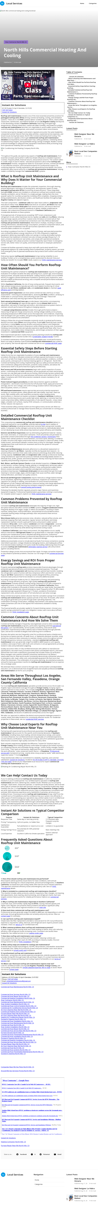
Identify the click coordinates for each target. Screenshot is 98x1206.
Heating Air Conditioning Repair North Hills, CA (18, 1017)
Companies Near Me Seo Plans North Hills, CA (17, 1067)
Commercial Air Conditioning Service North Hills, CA (19, 1008)
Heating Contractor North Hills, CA (13, 1142)
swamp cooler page (36, 933)
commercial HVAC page (53, 343)
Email (59, 1154)
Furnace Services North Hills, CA (12, 1033)
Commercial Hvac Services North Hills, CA (15, 994)
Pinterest (46, 1154)
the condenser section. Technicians (43, 437)
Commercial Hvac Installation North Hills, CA (17, 1021)
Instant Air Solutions (9, 112)
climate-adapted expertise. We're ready (36, 967)
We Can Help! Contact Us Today (79, 113)
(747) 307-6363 (7, 110)
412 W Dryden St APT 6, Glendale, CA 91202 (48, 760)
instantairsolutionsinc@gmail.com (18, 981)
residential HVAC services (35, 719)
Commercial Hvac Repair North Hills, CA (15, 996)
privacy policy (18, 950)
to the (43, 424)
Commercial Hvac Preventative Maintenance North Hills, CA (22, 1034)
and (24, 950)
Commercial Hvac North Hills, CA (12, 1025)
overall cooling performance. (31, 487)
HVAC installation (25, 942)
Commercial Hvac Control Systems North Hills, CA (18, 1006)
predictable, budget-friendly (43, 337)
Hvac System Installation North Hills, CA (15, 1004)
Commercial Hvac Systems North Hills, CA (15, 1050)
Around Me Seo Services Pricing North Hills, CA (18, 1071)
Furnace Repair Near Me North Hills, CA (15, 1013)
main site (42, 907)
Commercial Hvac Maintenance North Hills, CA (17, 987)
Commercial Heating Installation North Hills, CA (18, 998)
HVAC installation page (20, 612)
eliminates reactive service (37, 547)
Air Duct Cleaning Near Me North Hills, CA (16, 1010)
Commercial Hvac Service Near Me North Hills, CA (18, 1031)
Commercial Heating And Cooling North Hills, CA (18, 1012)
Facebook (23, 1154)
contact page (5, 916)
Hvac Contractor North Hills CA (16, 42)
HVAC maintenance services (52, 260)
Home (82, 3)
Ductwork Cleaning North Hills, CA (13, 1019)
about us (19, 925)
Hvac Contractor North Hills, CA (12, 1000)
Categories (93, 3)
